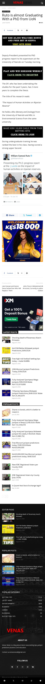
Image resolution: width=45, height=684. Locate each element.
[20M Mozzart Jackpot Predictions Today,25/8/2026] (6, 371)
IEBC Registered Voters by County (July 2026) (25, 476)
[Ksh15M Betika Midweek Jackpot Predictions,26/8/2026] (6, 350)
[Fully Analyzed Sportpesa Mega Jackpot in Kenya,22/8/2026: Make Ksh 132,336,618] (6, 422)
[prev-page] (3, 496)
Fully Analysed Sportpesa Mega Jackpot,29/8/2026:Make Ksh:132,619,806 (25, 382)
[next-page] (6, 496)
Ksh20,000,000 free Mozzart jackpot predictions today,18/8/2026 (27, 455)
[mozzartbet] (22, 73)
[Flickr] (22, 667)
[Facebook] (17, 667)
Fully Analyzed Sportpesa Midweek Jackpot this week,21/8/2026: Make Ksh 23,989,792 (26, 433)
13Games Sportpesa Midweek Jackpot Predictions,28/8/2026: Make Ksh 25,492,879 (27, 393)
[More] (27, 30)
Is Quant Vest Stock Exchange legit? (26, 485)
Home (4, 8)
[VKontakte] (33, 667)
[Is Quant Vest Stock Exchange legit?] (6, 487)
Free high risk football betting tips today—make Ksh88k (26, 359)
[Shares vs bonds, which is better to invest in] (6, 413)
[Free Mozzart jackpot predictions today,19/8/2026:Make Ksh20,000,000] (6, 445)
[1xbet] (22, 40)
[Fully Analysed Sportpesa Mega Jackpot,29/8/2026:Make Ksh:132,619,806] (6, 382)
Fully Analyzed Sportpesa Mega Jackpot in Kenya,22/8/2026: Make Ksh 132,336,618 (26, 422)
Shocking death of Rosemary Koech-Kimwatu (26, 338)
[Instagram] (28, 667)
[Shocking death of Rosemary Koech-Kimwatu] (6, 340)
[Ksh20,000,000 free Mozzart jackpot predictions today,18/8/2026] (6, 456)
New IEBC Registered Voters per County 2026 (25, 465)
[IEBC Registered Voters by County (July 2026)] (6, 477)
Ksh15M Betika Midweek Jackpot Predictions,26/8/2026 (25, 349)
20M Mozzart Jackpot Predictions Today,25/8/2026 (25, 370)
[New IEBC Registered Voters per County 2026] (6, 466)
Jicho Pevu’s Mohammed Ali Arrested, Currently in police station (33, 288)
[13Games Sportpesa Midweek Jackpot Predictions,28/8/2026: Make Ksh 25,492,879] (6, 393)
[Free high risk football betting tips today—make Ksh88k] (6, 361)
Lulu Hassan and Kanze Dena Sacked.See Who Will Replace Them (11, 288)
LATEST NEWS (12, 8)
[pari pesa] (22, 241)
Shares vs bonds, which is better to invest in (26, 410)
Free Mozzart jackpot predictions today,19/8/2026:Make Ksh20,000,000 (25, 445)
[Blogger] (12, 667)
